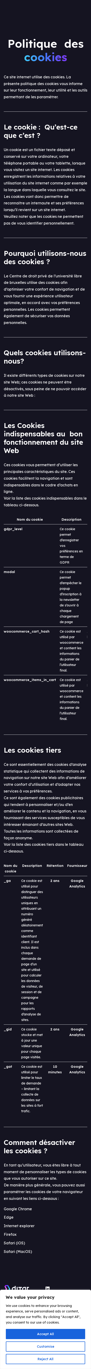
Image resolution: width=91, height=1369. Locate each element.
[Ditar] (25, 1288)
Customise (45, 1346)
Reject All (45, 1359)
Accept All (45, 1334)
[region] (45, 1329)
